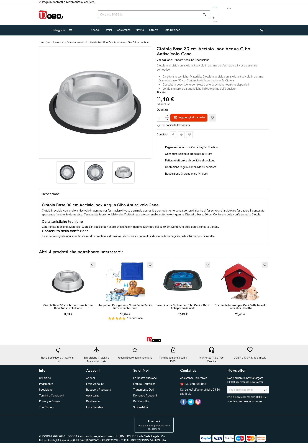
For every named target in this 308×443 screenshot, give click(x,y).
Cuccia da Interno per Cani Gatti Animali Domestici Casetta (240, 307)
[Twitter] (191, 402)
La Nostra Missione (145, 378)
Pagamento (46, 384)
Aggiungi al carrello (189, 117)
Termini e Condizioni (51, 395)
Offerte (153, 30)
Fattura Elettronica (144, 384)
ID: (158, 92)
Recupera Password (98, 389)
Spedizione (46, 389)
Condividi (173, 135)
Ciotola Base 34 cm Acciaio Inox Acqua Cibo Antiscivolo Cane (68, 307)
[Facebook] (183, 402)
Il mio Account (95, 384)
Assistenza (123, 30)
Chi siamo (45, 378)
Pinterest (189, 135)
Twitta (181, 135)
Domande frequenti (145, 395)
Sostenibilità (140, 407)
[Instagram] (198, 402)
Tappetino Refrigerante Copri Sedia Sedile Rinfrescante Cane (125, 307)
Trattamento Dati (143, 389)
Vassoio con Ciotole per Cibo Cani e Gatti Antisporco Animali (182, 307)
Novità (140, 30)
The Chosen (46, 407)
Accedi (95, 30)
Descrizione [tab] (51, 194)
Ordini (108, 30)
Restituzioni (93, 401)
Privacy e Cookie (49, 401)
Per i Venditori (141, 401)
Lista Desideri (171, 30)
